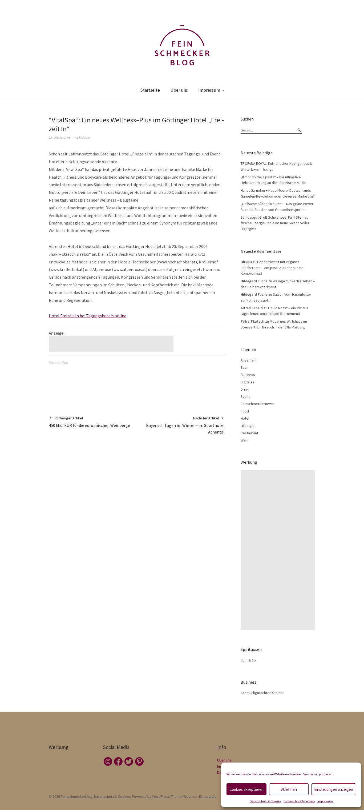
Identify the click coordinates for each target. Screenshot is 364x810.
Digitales (247, 382)
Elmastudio (208, 796)
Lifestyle (247, 425)
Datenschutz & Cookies (265, 801)
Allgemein (248, 360)
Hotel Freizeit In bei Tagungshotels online (87, 315)
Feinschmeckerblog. (77, 796)
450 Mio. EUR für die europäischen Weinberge (89, 422)
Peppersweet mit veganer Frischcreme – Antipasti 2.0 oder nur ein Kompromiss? (272, 267)
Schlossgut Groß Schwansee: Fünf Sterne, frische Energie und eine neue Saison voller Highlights (275, 223)
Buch (244, 367)
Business (248, 374)
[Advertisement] (112, 344)
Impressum (325, 801)
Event (245, 396)
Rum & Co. (249, 660)
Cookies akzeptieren (246, 789)
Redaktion (85, 137)
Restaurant (249, 433)
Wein (244, 440)
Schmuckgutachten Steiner (262, 692)
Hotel (65, 362)
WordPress (161, 796)
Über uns (179, 90)
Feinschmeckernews (257, 403)
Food (245, 411)
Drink (245, 389)
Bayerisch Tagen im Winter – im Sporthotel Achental (185, 425)
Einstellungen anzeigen (333, 789)
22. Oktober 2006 (60, 137)
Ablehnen (289, 789)
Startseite (150, 90)
